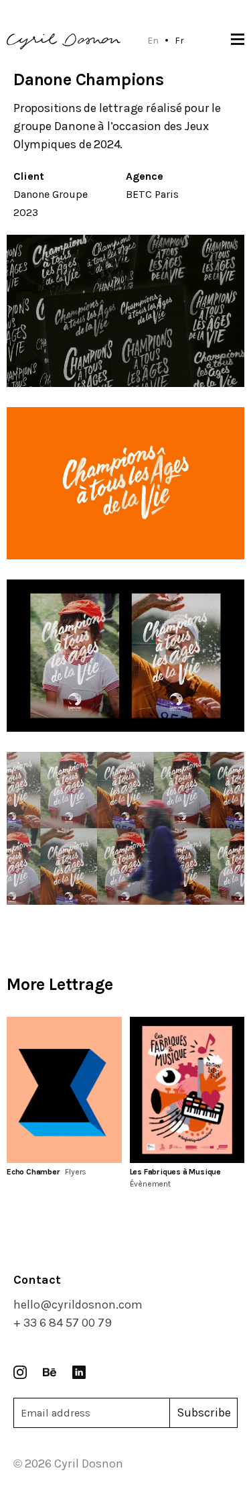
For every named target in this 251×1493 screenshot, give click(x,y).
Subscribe (204, 1412)
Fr (179, 40)
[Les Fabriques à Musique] (187, 1090)
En (153, 40)
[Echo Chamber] (64, 1090)
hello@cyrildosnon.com (78, 1304)
